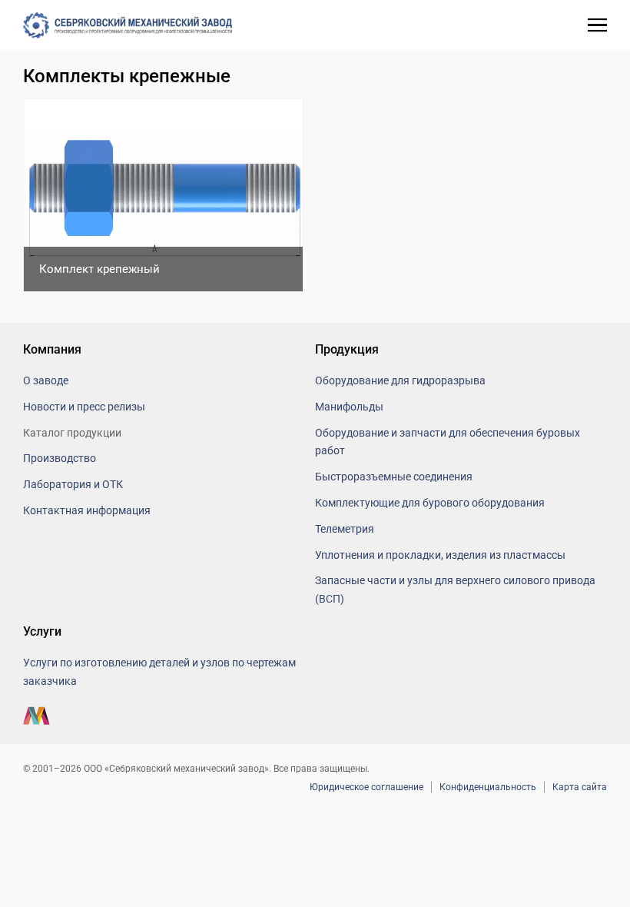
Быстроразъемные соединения (393, 476)
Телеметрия (344, 529)
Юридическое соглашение (366, 787)
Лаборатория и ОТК (73, 484)
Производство (59, 458)
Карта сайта (579, 787)
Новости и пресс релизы (84, 406)
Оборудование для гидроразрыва (400, 380)
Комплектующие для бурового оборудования (430, 503)
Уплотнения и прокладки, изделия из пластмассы (440, 555)
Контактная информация (87, 510)
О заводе (45, 380)
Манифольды (349, 406)
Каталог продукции (72, 433)
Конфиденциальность (487, 787)
